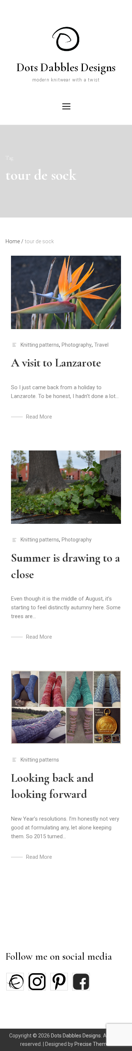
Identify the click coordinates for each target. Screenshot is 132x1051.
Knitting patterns (40, 345)
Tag (9, 158)
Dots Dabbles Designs (65, 67)
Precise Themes (93, 1044)
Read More (39, 416)
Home (14, 241)
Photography (77, 345)
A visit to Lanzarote (56, 362)
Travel (101, 345)
